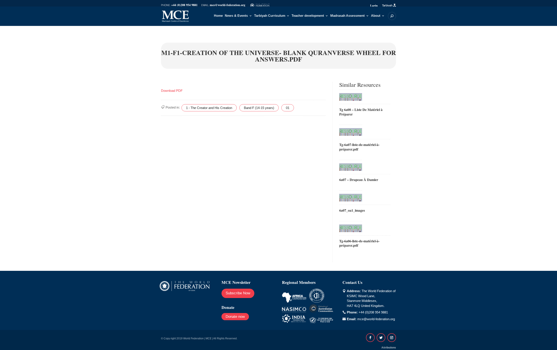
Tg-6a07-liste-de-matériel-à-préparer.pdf (359, 147)
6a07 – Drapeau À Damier (358, 179)
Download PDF (172, 90)
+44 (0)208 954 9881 (373, 312)
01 (287, 108)
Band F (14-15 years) (259, 108)
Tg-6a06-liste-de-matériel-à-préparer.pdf (359, 243)
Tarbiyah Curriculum (269, 15)
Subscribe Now (238, 293)
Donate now (235, 317)
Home (218, 15)
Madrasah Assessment (347, 15)
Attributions (388, 347)
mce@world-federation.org (376, 319)
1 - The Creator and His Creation (209, 108)
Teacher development (308, 15)
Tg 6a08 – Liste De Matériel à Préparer (361, 112)
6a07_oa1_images (352, 210)
